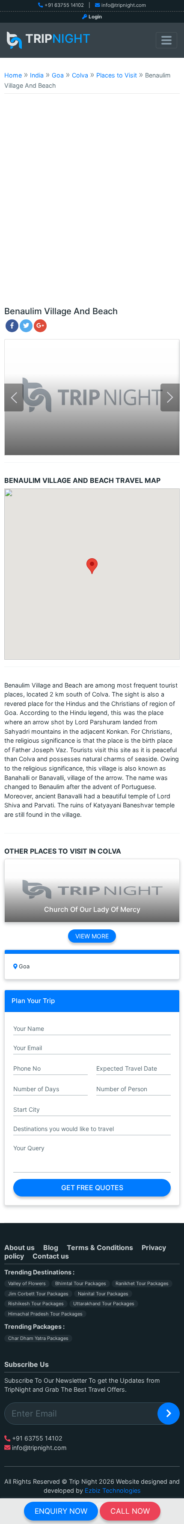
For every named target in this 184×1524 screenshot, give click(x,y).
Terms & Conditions (100, 1247)
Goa (58, 75)
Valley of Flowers (27, 1283)
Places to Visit (116, 75)
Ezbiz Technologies (113, 1490)
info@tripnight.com (123, 5)
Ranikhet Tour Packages (142, 1283)
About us (19, 1247)
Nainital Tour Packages (103, 1294)
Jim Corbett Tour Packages (38, 1294)
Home (13, 75)
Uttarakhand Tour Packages (103, 1304)
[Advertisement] (92, 204)
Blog (50, 1247)
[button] (92, 566)
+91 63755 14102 (64, 5)
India (37, 75)
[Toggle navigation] (166, 40)
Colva (80, 75)
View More (92, 936)
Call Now (130, 1510)
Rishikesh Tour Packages (36, 1304)
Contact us (51, 1256)
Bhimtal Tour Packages (80, 1283)
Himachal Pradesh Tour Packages (45, 1314)
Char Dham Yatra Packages (38, 1338)
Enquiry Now (61, 1510)
